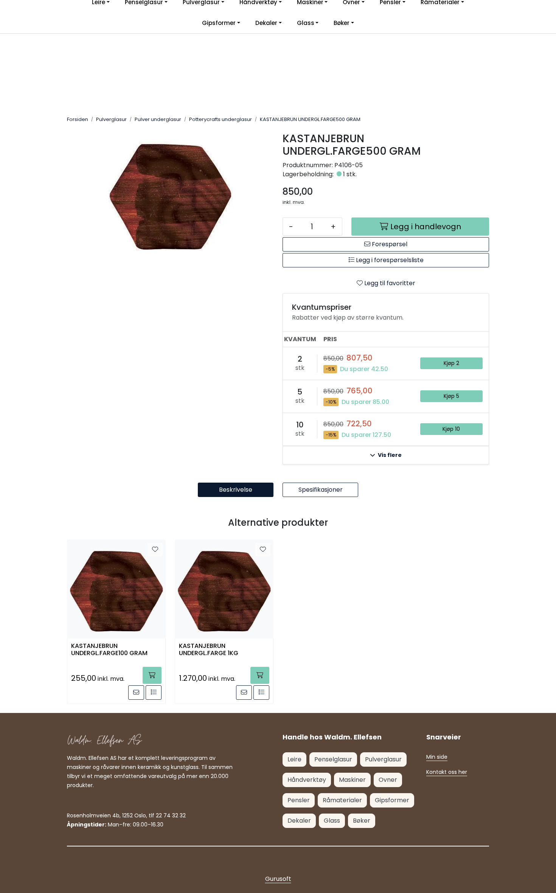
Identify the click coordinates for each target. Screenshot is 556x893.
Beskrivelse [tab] (235, 489)
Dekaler (266, 23)
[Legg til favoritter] (155, 549)
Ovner (388, 779)
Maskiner (352, 779)
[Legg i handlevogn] (152, 675)
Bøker (341, 23)
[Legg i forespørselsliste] (154, 692)
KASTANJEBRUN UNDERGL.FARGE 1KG (208, 649)
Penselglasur (333, 759)
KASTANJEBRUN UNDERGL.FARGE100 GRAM (109, 649)
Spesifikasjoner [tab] (320, 489)
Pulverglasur (383, 759)
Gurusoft (278, 878)
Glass (305, 23)
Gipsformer (219, 23)
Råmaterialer (342, 800)
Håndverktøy (306, 779)
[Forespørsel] (136, 692)
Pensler (298, 800)
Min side (436, 757)
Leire (294, 759)
